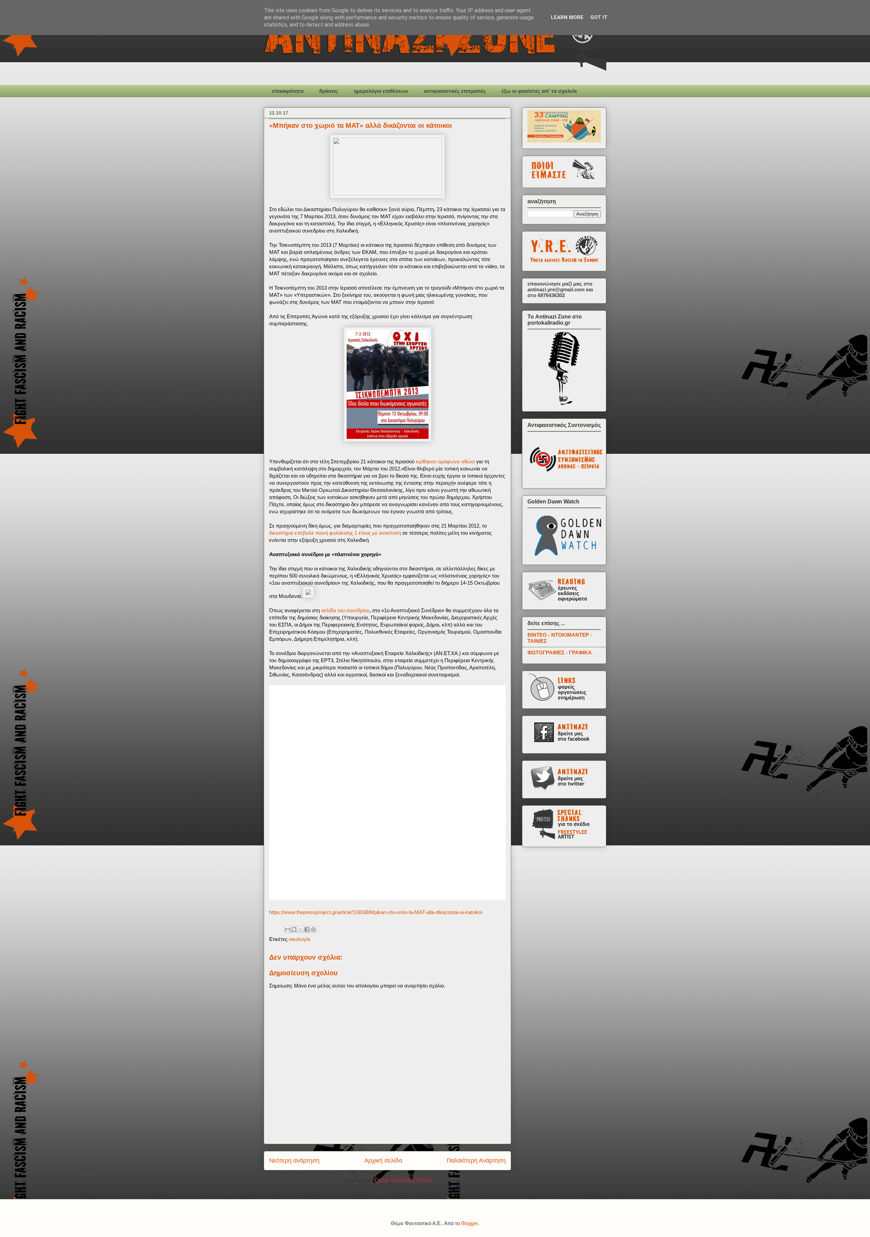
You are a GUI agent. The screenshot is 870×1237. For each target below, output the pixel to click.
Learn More (567, 17)
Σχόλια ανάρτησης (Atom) (403, 1180)
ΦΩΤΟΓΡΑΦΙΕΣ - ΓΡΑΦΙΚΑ (559, 652)
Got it (599, 17)
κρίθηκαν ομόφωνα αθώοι (445, 461)
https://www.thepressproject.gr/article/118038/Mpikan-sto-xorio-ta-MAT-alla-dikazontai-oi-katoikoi (375, 912)
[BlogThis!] (294, 929)
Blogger (469, 1223)
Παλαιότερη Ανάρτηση (476, 1160)
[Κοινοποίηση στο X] (300, 929)
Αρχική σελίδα (383, 1160)
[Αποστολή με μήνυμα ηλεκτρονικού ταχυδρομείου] (287, 929)
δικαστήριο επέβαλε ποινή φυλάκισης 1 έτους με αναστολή (335, 533)
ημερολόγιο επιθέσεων (381, 91)
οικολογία (299, 939)
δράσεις (328, 91)
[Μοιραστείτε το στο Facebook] (306, 929)
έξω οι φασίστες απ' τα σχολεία (539, 91)
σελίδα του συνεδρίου (344, 610)
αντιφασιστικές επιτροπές (455, 91)
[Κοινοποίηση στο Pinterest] (313, 929)
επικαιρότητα (287, 91)
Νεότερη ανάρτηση (294, 1160)
